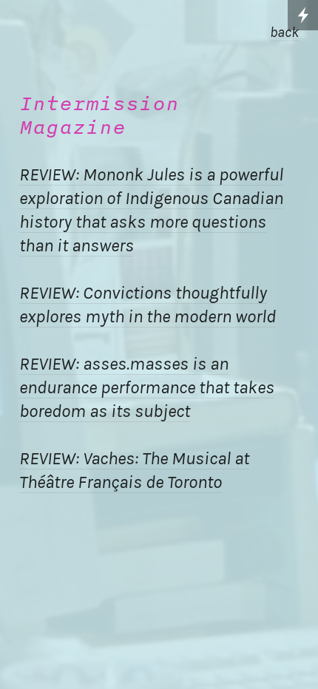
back (284, 32)
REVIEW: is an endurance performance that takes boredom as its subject (146, 387)
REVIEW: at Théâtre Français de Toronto (134, 469)
